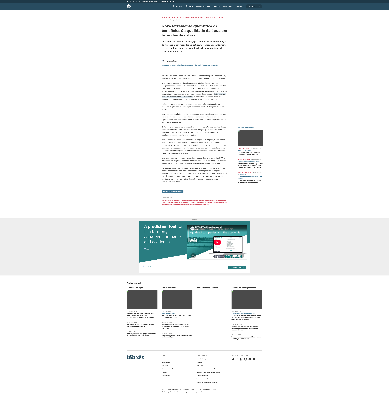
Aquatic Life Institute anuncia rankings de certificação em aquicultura (141, 334)
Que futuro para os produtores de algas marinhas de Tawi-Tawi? (141, 325)
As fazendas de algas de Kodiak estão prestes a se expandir (249, 181)
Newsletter (164, 1)
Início (163, 359)
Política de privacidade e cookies (207, 382)
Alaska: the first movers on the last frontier (250, 177)
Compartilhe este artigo (171, 191)
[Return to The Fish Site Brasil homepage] (135, 358)
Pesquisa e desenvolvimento (173, 204)
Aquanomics (227, 6)
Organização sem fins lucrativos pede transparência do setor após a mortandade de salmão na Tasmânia (140, 315)
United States (203, 204)
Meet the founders (244, 150)
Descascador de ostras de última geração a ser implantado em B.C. (246, 338)
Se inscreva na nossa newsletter (207, 369)
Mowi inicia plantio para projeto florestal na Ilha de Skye (177, 336)
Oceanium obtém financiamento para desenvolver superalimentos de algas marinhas (175, 326)
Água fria (189, 6)
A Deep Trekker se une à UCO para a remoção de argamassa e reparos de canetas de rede (244, 328)
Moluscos (209, 202)
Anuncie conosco (202, 376)
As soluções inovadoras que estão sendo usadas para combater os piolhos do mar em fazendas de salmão (250, 165)
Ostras (224, 202)
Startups (216, 6)
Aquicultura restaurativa (215, 200)
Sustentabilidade (186, 17)
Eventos (157, 1)
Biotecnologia (243, 148)
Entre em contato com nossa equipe (208, 372)
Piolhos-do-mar (244, 159)
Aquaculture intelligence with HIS (250, 162)
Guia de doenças (147, 1)
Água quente (177, 6)
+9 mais (220, 17)
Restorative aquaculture (206, 17)
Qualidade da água (170, 17)
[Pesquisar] (254, 6)
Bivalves (217, 202)
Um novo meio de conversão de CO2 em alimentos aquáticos (249, 153)
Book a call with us (237, 267)
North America (190, 204)
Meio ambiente (167, 200)
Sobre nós (200, 365)
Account (172, 1)
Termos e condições (203, 379)
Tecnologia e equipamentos (193, 202)
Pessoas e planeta (203, 6)
